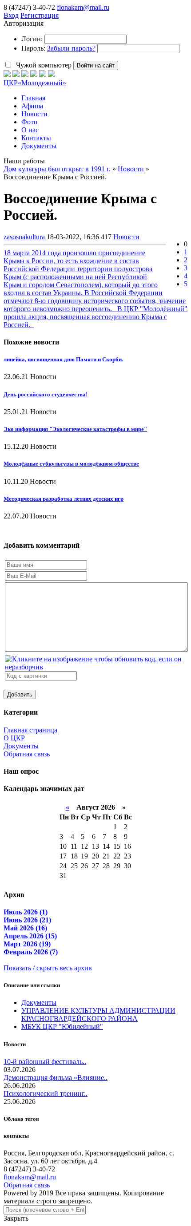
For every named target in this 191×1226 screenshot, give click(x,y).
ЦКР (35, 83)
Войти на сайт (96, 65)
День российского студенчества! (46, 394)
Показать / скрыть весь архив (48, 968)
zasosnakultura (24, 237)
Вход (11, 15)
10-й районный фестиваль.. (45, 1061)
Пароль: (33, 48)
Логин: (32, 39)
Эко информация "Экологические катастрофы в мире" (75, 429)
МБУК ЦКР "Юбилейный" (62, 1026)
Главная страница (30, 730)
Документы (21, 746)
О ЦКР (14, 738)
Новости (126, 237)
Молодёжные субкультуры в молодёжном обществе (71, 463)
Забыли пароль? (71, 48)
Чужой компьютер (43, 65)
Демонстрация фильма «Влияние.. (55, 1077)
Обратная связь (27, 754)
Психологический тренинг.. (46, 1093)
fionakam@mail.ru (83, 7)
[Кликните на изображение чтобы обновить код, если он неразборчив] (96, 667)
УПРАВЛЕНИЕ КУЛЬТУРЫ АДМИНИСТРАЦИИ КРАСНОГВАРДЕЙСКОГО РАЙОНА (98, 1014)
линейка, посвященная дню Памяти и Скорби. (63, 359)
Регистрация (39, 15)
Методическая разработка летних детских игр (63, 498)
